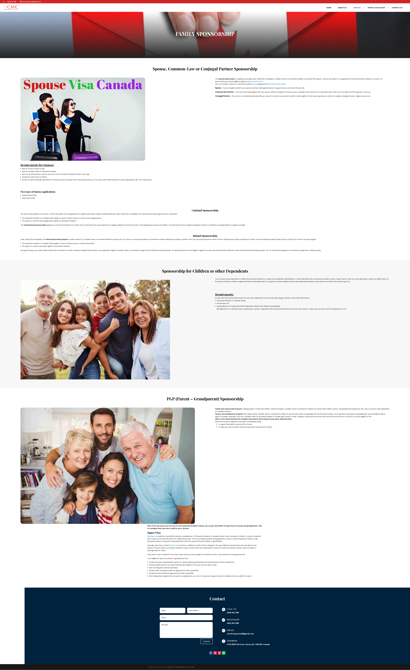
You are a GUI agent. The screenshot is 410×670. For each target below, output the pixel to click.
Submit (206, 641)
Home (328, 8)
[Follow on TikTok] (219, 653)
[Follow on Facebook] (211, 653)
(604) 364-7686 (11, 2)
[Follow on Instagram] (215, 653)
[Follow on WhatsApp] (223, 653)
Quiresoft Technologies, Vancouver (181, 667)
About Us (342, 8)
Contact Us (397, 8)
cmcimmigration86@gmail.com (240, 634)
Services (357, 8)
